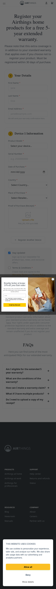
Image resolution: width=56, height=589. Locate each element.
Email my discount (14, 305)
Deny (28, 574)
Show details (28, 582)
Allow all (28, 566)
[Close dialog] (53, 279)
